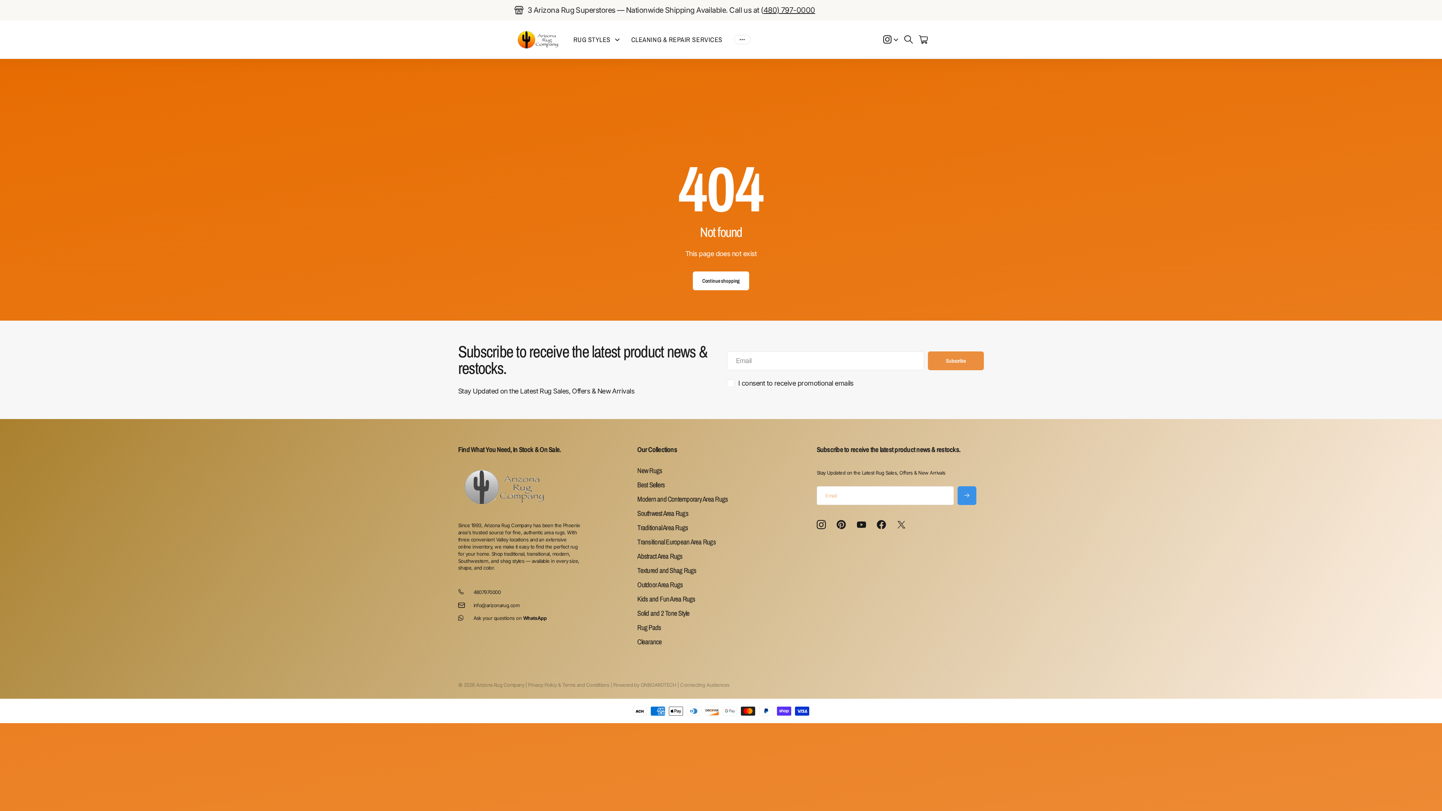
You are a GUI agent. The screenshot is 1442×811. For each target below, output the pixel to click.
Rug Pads (649, 627)
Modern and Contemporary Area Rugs (682, 499)
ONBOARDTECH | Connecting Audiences (685, 685)
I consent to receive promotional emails (796, 383)
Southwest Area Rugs (662, 513)
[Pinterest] (841, 524)
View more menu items (742, 39)
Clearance (649, 642)
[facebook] (881, 524)
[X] (901, 525)
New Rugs (649, 470)
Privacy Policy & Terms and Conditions (568, 685)
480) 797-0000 (789, 10)
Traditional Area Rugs (662, 527)
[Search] (908, 39)
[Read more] (890, 39)
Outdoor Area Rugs (660, 584)
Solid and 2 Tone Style (663, 613)
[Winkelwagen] (923, 39)
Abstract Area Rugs (659, 556)
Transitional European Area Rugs (676, 542)
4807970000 (487, 592)
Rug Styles (592, 39)
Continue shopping (721, 280)
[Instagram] (821, 525)
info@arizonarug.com (497, 605)
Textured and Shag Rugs (666, 570)
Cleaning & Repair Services (677, 39)
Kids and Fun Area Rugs (666, 599)
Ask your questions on (510, 618)
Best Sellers (651, 485)
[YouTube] (861, 524)
